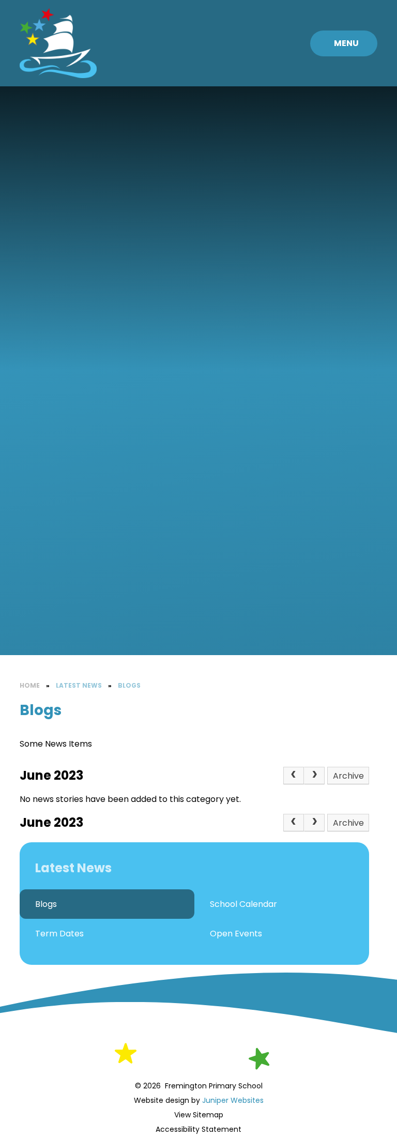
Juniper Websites (232, 1100)
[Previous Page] (293, 775)
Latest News (79, 685)
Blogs (129, 685)
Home (30, 685)
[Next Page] (314, 775)
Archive (348, 776)
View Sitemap (198, 1115)
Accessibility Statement (198, 1129)
